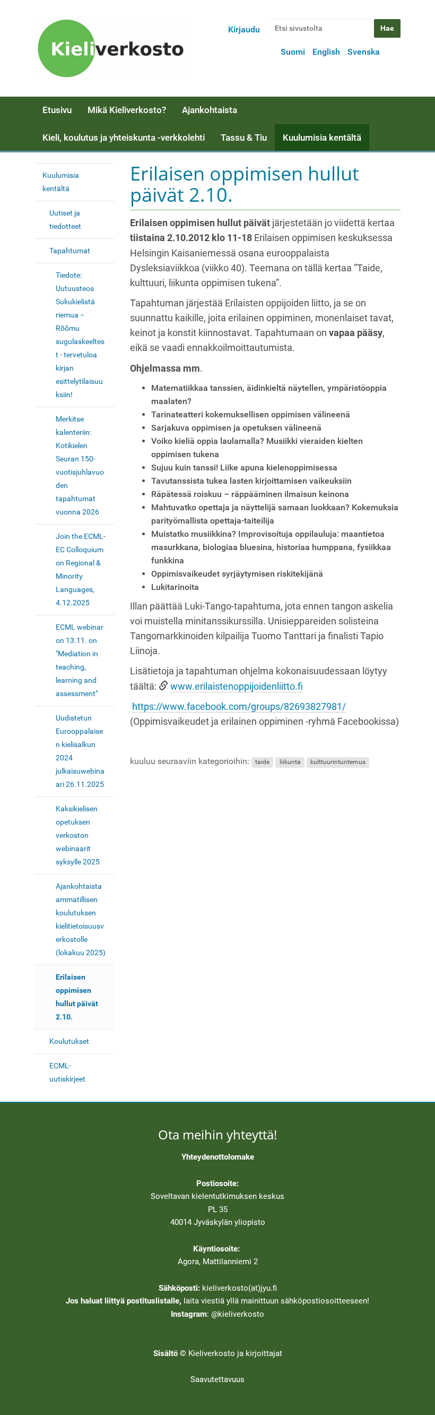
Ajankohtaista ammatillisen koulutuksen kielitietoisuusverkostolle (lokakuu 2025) (81, 919)
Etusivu (57, 110)
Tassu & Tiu (244, 137)
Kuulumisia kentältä (322, 137)
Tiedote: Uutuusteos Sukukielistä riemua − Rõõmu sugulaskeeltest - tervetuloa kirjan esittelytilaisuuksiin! (80, 335)
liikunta (290, 762)
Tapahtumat (69, 250)
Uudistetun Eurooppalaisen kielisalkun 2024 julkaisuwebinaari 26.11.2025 (80, 751)
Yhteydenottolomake (217, 1157)
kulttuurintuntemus (338, 762)
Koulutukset (69, 1041)
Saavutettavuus (217, 1379)
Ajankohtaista (209, 110)
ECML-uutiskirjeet (67, 1072)
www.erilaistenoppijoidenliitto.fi (236, 686)
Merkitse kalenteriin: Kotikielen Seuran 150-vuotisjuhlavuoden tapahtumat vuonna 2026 (80, 465)
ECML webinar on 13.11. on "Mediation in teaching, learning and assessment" (79, 660)
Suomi (293, 52)
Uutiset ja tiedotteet (65, 219)
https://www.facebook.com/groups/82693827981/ (239, 706)
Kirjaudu (244, 29)
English (326, 52)
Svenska (363, 52)
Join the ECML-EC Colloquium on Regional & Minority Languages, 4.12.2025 (81, 569)
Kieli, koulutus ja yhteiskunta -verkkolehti (123, 137)
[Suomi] (114, 48)
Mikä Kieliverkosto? (127, 110)
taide (262, 762)
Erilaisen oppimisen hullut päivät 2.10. (77, 997)
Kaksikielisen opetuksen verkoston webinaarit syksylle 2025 (78, 835)
